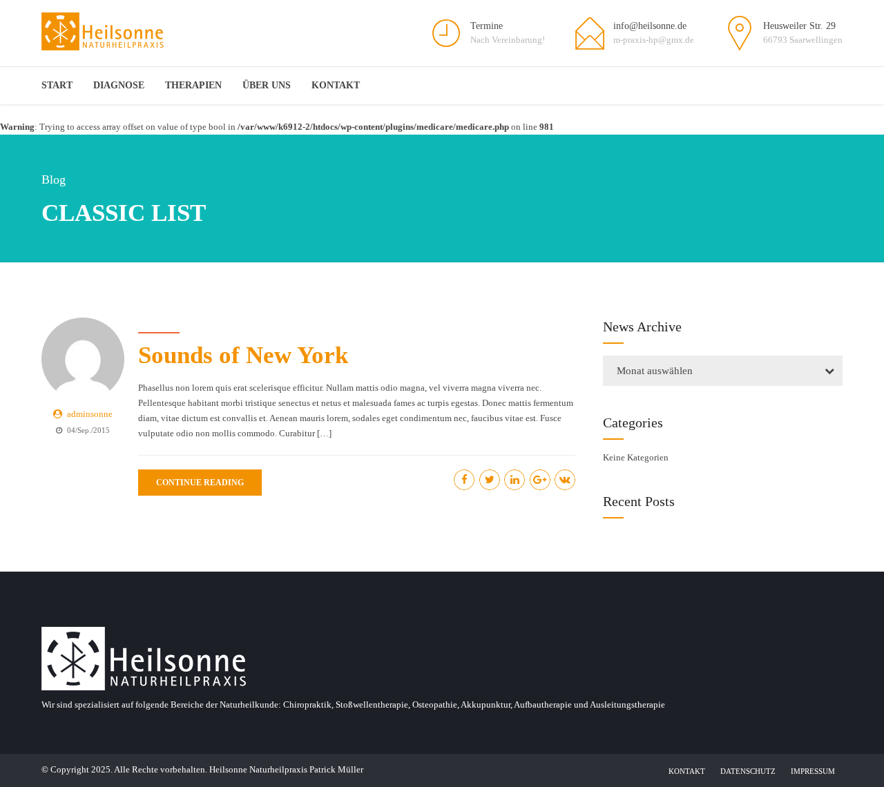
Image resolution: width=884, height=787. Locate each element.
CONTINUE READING (200, 482)
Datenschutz (748, 771)
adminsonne (90, 414)
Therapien (193, 85)
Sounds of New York (243, 355)
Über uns (266, 85)
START (57, 85)
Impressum (813, 771)
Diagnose (118, 85)
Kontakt (335, 85)
